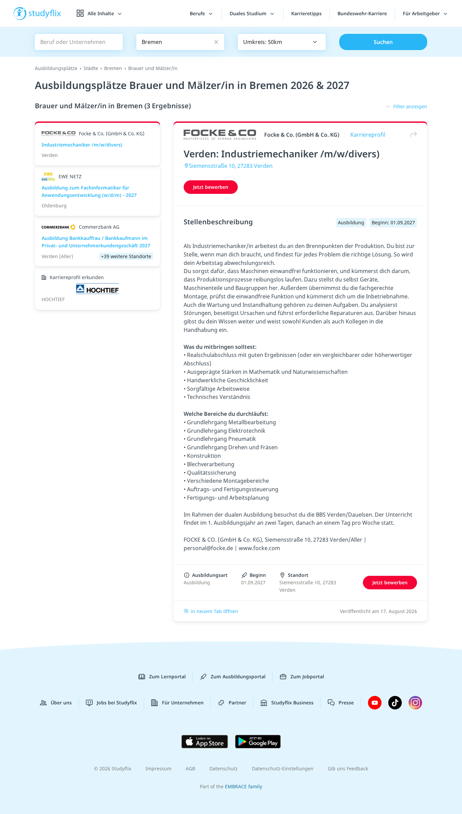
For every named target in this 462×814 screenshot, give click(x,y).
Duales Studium (249, 13)
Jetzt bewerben (210, 187)
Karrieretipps (306, 13)
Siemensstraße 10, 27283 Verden (231, 165)
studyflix (45, 13)
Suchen (383, 42)
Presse (346, 702)
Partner (237, 702)
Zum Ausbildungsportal (238, 676)
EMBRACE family (243, 786)
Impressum (158, 768)
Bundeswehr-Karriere (362, 13)
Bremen (113, 68)
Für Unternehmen (183, 702)
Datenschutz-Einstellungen (283, 768)
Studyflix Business (292, 702)
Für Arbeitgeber (422, 13)
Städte (91, 68)
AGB (190, 768)
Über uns (61, 702)
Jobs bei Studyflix (117, 702)
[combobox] (282, 42)
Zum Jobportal (307, 676)
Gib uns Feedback (348, 768)
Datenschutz (223, 768)
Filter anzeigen (410, 106)
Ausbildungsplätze (56, 68)
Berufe (198, 13)
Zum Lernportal (167, 676)
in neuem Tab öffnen (214, 611)
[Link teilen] (412, 134)
